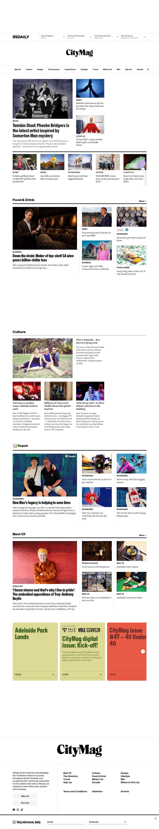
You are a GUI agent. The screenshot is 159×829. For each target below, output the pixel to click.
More (141, 201)
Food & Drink (70, 69)
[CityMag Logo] (79, 53)
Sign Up (128, 69)
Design (40, 69)
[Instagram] (18, 809)
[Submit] (124, 822)
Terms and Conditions (75, 791)
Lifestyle (84, 69)
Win (118, 69)
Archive (125, 791)
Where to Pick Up (130, 782)
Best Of (18, 69)
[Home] (26, 37)
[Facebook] (14, 809)
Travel (95, 69)
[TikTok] (22, 809)
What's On (107, 69)
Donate (140, 69)
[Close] (155, 818)
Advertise (97, 791)
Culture (29, 69)
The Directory (54, 69)
